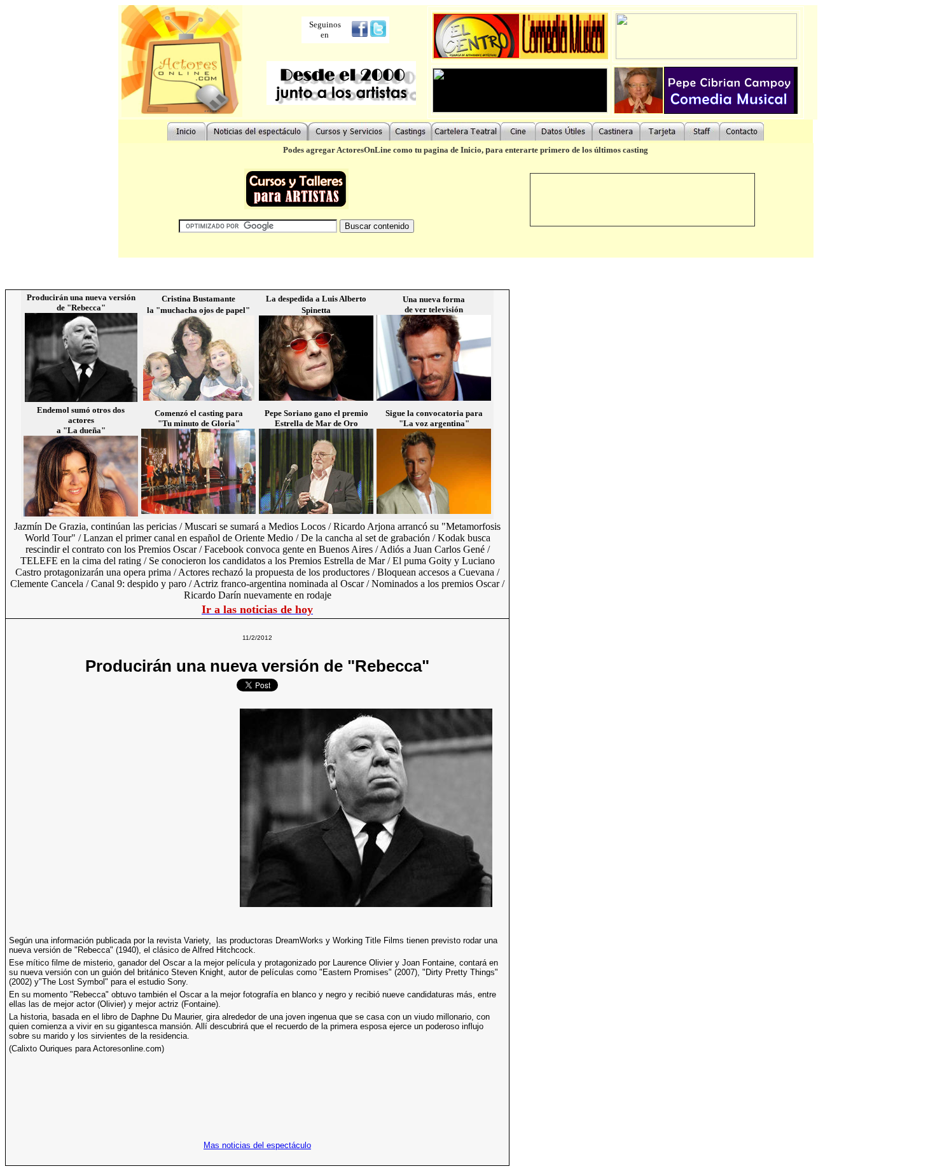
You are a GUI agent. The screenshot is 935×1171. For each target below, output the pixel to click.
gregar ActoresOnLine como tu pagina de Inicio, (397, 150)
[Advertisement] (116, 808)
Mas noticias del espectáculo (257, 1145)
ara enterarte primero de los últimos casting (569, 150)
